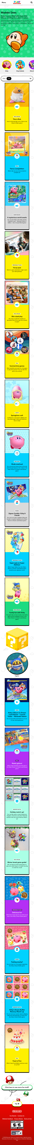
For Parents (13, 1115)
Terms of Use (28, 1118)
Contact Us (21, 1115)
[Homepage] (17, 2)
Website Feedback (7, 1118)
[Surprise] (17, 639)
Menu (4, 2)
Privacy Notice (18, 1118)
